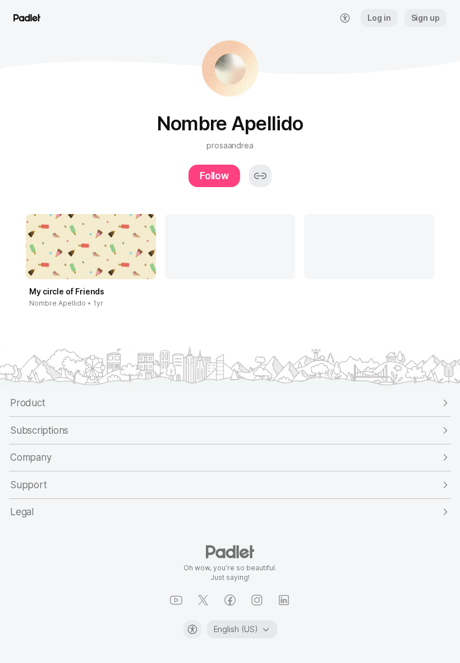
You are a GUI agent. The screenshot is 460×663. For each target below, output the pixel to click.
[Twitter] (203, 600)
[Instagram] (257, 600)
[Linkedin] (284, 600)
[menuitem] (345, 18)
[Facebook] (230, 600)
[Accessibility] (192, 629)
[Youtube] (176, 600)
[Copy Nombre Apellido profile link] (260, 176)
